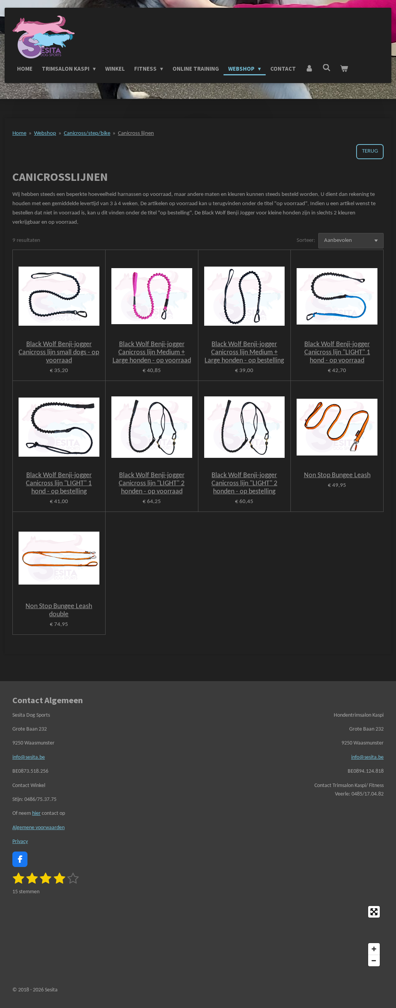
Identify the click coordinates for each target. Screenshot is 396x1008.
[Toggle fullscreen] (374, 912)
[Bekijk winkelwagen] (344, 68)
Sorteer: (306, 240)
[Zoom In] (374, 949)
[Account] (309, 68)
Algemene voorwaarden (38, 828)
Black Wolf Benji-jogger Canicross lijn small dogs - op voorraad (59, 352)
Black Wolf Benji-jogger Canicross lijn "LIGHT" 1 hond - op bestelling (59, 483)
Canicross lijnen (136, 133)
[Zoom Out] (374, 960)
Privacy (20, 842)
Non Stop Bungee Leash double (59, 610)
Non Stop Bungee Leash (337, 475)
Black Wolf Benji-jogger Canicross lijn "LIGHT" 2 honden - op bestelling (244, 483)
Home (19, 133)
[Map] (198, 936)
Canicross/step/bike (87, 133)
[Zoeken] (326, 67)
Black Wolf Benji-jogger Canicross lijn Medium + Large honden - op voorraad (152, 352)
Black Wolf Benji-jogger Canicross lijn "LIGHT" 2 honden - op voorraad (151, 483)
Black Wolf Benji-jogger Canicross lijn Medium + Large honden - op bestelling (244, 352)
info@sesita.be (28, 757)
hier (36, 813)
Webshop (45, 133)
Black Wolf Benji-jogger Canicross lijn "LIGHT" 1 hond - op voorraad (337, 352)
